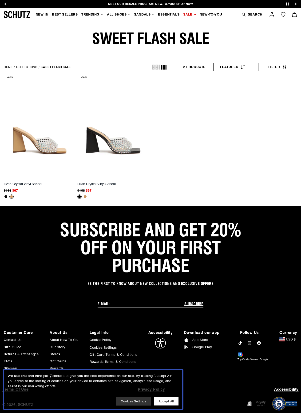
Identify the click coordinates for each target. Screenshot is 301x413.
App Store (200, 340)
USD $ (291, 339)
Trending (90, 14)
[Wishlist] (283, 14)
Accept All (166, 401)
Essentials (168, 14)
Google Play (202, 347)
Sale (187, 14)
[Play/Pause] (287, 4)
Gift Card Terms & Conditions (113, 354)
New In (42, 14)
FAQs (8, 361)
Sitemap (10, 368)
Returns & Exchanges (21, 354)
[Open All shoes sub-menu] (129, 14)
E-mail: (104, 304)
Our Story (57, 347)
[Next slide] (296, 4)
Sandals (142, 14)
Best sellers (65, 14)
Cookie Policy (100, 340)
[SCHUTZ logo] (17, 14)
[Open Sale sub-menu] (195, 14)
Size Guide (12, 347)
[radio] (155, 67)
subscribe (193, 304)
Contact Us (13, 340)
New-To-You (211, 14)
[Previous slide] (5, 4)
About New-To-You (64, 340)
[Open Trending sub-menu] (102, 14)
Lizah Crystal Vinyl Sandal (23, 184)
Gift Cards (58, 361)
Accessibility (286, 389)
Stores (55, 354)
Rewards (56, 368)
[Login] (272, 14)
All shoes (117, 14)
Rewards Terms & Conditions (113, 362)
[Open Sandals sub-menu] (153, 14)
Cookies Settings (103, 347)
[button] (251, 14)
